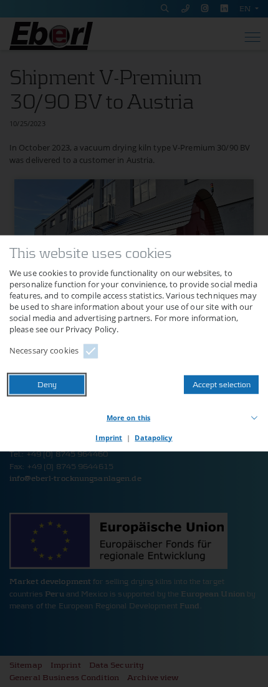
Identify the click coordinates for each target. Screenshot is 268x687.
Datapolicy (153, 437)
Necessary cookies (44, 350)
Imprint (108, 437)
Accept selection (222, 384)
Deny (47, 384)
